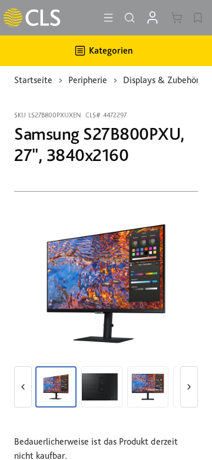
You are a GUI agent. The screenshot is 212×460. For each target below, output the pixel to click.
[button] (23, 387)
